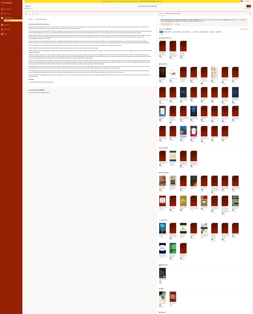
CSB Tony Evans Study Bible (162, 79)
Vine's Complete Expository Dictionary (173, 256)
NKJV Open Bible (235, 234)
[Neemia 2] (25, 52)
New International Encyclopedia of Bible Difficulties (194, 163)
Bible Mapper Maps (173, 304)
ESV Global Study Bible (173, 79)
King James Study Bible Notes (194, 79)
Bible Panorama (193, 187)
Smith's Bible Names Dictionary (163, 255)
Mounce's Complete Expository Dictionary (182, 54)
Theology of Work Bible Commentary (194, 208)
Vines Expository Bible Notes (225, 138)
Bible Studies (164, 265)
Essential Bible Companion (204, 188)
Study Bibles (164, 64)
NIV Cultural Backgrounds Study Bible (163, 100)
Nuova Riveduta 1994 (34, 90)
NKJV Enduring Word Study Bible (194, 118)
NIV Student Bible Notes (215, 99)
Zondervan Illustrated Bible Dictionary (183, 256)
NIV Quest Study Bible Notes (204, 99)
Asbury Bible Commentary (172, 188)
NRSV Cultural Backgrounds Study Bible (205, 139)
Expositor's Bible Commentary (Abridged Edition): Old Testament (174, 54)
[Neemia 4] (155, 52)
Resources (161, 13)
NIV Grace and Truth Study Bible (184, 99)
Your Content (177, 13)
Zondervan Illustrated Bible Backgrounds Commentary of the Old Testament (226, 210)
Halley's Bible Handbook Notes (225, 188)
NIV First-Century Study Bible (173, 99)
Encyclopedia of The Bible (173, 163)
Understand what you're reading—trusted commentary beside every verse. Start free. (132, 1)
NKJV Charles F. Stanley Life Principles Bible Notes (173, 119)
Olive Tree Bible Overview (183, 208)
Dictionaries (164, 220)
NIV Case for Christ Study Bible (236, 79)
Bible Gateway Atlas (162, 304)
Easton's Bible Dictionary (183, 235)
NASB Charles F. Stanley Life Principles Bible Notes (204, 80)
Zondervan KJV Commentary (235, 208)
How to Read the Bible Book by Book (236, 188)
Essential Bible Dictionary (193, 235)
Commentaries (165, 172)
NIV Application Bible (214, 79)
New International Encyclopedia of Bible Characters (184, 163)
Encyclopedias (164, 148)
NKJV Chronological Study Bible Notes (184, 118)
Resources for (165, 29)
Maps (162, 288)
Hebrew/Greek (169, 13)
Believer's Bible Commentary (183, 188)
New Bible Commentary (172, 208)
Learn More (177, 24)
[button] (245, 1)
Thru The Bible (204, 207)
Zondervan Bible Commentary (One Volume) (215, 208)
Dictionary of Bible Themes (163, 235)
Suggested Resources (166, 38)
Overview (163, 312)
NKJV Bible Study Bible (163, 280)
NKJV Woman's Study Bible (193, 138)
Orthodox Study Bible (214, 138)
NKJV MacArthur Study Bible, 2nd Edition (225, 118)
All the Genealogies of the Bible (163, 163)
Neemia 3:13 (33, 82)
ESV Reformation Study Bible (183, 79)
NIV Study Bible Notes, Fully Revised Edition (162, 53)
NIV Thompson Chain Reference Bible (235, 100)
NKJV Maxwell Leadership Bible (235, 118)
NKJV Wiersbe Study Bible (183, 138)
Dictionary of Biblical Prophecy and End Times (173, 236)
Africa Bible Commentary (162, 188)
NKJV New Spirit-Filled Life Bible (162, 138)
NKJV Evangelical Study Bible (204, 118)
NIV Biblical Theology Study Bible (225, 80)
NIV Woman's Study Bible (162, 118)
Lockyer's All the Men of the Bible (204, 235)
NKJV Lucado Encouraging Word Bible (215, 118)
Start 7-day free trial (166, 24)
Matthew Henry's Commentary (163, 208)
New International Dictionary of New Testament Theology (226, 236)
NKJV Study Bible (173, 137)
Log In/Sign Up (247, 1)
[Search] (248, 6)
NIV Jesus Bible (193, 98)
